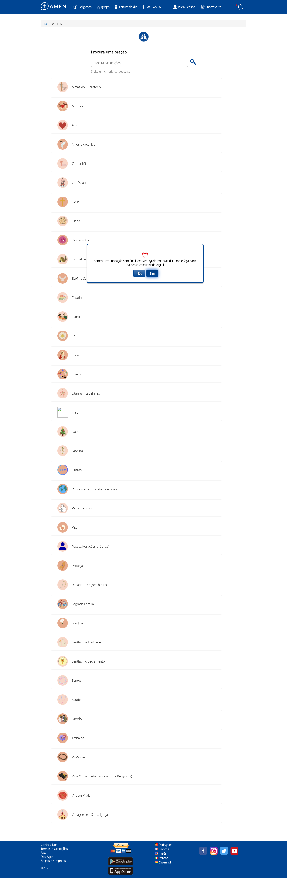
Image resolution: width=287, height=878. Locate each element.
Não (139, 273)
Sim (152, 273)
